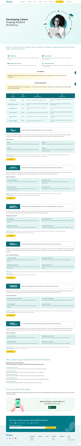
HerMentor (30, 1)
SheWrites (41, 1)
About (46, 1)
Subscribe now (50, 427)
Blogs (53, 438)
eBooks (53, 439)
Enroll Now (10, 159)
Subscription (32, 436)
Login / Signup (69, 1)
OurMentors (51, 1)
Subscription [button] (22, 1)
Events (35, 1)
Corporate (32, 439)
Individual (31, 438)
